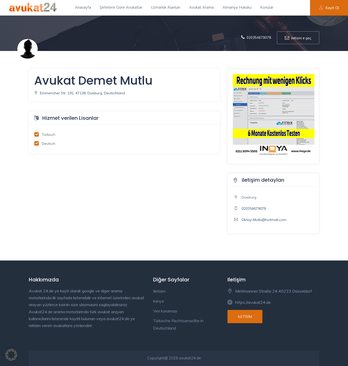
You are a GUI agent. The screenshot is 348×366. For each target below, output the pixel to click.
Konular (266, 7)
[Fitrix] (273, 114)
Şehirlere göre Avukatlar (121, 7)
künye (158, 301)
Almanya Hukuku (236, 7)
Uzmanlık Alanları (165, 7)
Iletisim (159, 291)
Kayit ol (332, 7)
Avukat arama (201, 7)
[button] (11, 355)
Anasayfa (83, 7)
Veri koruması (165, 310)
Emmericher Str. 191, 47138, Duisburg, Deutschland (82, 93)
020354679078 (254, 208)
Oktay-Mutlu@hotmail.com (264, 219)
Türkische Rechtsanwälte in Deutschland (178, 324)
